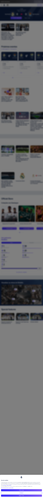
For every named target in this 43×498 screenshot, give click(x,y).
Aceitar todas (21, 490)
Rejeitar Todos (21, 495)
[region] (21, 486)
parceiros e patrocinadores (7, 485)
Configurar (21, 492)
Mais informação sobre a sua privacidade (7, 487)
